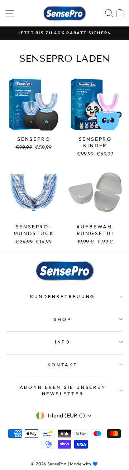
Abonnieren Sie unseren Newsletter (63, 390)
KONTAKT (62, 364)
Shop (62, 319)
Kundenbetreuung (62, 296)
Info (63, 342)
